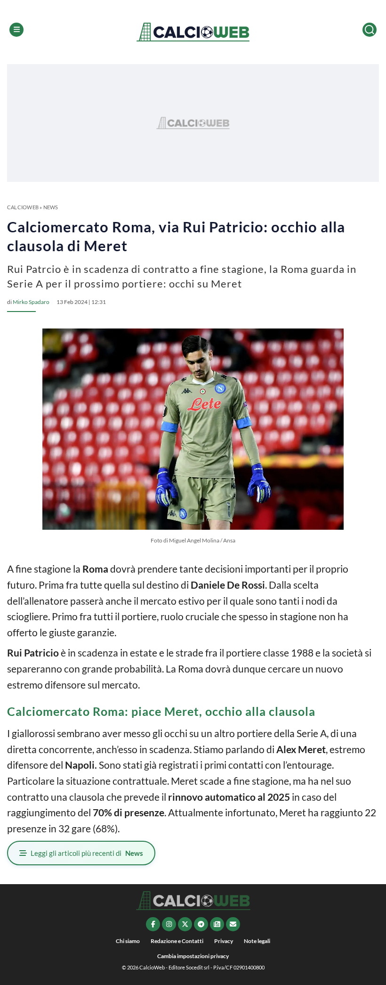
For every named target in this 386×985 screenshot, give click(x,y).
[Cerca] (369, 30)
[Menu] (16, 30)
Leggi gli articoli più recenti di (87, 853)
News (50, 207)
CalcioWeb (23, 207)
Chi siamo (128, 940)
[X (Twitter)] (185, 924)
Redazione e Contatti (177, 940)
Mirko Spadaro (31, 301)
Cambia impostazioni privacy (193, 956)
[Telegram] (201, 924)
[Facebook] (153, 924)
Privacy (223, 940)
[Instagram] (169, 924)
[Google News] (217, 924)
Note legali (257, 940)
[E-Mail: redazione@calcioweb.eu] (233, 924)
